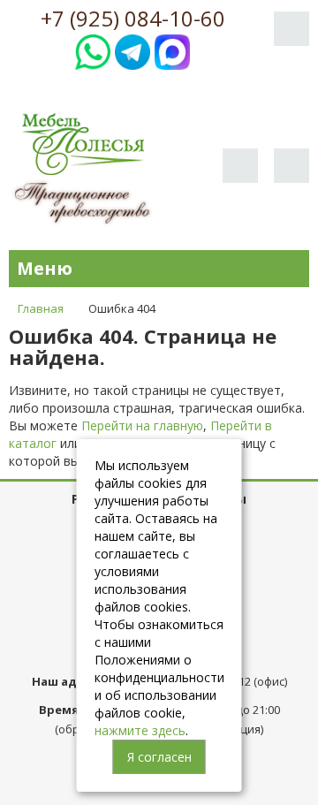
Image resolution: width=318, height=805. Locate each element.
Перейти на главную (142, 425)
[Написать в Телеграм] (132, 50)
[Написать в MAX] (172, 50)
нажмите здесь (140, 730)
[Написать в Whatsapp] (92, 50)
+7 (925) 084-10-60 (133, 18)
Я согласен (159, 756)
